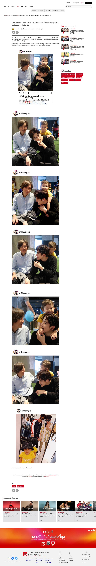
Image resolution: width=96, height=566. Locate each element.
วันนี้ (5, 6)
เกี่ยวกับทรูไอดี (85, 552)
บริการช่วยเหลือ (85, 559)
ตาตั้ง (26, 6)
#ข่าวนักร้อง (77, 80)
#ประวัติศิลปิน (79, 77)
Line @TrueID (46, 476)
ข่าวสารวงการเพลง (13, 15)
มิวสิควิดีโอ (48, 11)
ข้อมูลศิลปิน (55, 11)
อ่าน (18, 6)
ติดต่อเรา (84, 562)
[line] (9, 558)
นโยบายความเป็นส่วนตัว (87, 557)
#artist (14, 486)
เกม (22, 6)
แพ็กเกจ (71, 558)
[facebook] (12, 558)
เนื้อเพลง (62, 11)
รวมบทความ (40, 11)
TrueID (8, 3)
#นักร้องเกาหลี (65, 83)
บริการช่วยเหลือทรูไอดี (63, 562)
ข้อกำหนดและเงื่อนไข (86, 554)
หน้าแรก (34, 11)
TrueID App (29, 476)
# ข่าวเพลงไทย (73, 29)
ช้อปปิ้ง (60, 558)
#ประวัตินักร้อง (79, 74)
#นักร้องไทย (72, 74)
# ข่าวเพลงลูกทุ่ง (73, 45)
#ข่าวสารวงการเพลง (71, 77)
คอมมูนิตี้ (71, 560)
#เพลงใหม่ (71, 80)
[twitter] (16, 558)
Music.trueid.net (52, 475)
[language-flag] (81, 2)
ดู (8, 6)
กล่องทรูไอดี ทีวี (76, 2)
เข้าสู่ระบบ (88, 2)
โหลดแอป (68, 2)
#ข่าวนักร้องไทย (20, 486)
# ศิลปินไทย (72, 53)
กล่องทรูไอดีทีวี (62, 560)
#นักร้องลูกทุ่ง (64, 80)
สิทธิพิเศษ (13, 6)
